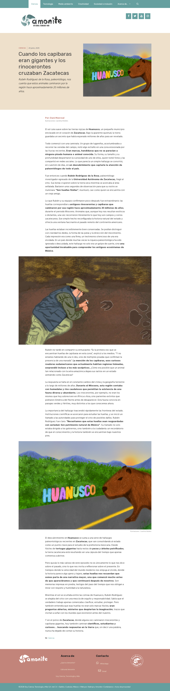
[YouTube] (141, 16)
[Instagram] (147, 16)
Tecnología (48, 4)
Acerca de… (123, 4)
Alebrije (91, 687)
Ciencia (34, 4)
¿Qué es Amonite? (67, 662)
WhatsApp (104, 663)
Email (104, 671)
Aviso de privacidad (122, 687)
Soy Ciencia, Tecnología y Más (68, 676)
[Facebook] (128, 16)
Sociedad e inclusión (103, 4)
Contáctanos (108, 687)
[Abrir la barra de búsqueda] (137, 4)
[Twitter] (135, 16)
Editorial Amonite (68, 669)
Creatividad (83, 4)
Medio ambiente (65, 4)
